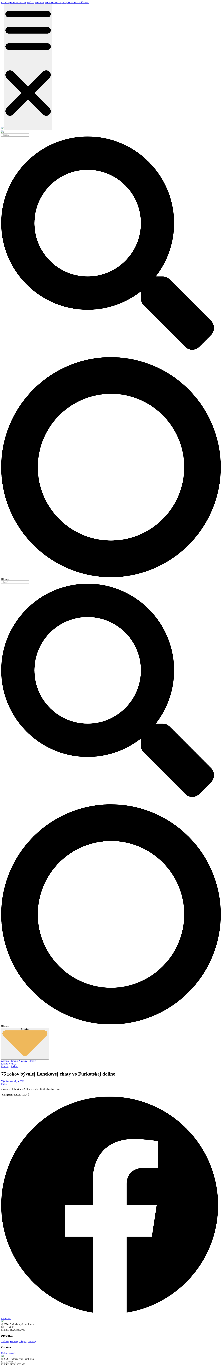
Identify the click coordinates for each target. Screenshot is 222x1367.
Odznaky (32, 1061)
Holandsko (55, 2)
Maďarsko (39, 2)
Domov (4, 1066)
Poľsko (30, 2)
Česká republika (9, 2)
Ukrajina (65, 2)
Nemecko (21, 2)
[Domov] (2, 128)
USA (47, 2)
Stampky (14, 1061)
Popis (3, 1084)
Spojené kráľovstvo (79, 2)
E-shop (5, 1063)
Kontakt (12, 1063)
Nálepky (23, 1061)
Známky (5, 1061)
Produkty (25, 1029)
